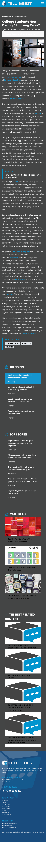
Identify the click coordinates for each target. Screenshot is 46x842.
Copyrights (6, 808)
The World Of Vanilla (9, 827)
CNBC (16, 181)
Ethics (4, 810)
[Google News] (16, 791)
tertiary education (12, 80)
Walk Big (16, 832)
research (14, 258)
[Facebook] (3, 791)
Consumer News (12, 343)
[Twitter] (6, 791)
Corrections (6, 806)
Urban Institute (29, 334)
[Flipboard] (13, 791)
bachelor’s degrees (21, 251)
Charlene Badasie (12, 30)
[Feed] (19, 791)
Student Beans (17, 99)
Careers (4, 802)
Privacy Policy (6, 814)
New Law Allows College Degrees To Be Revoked (23, 176)
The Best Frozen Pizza (9, 823)
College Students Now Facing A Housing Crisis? (21, 23)
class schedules (14, 77)
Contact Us (6, 804)
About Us (5, 800)
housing (37, 113)
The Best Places (7, 825)
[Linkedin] (10, 791)
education (20, 279)
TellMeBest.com (25, 832)
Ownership (5, 812)
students (9, 294)
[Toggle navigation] (42, 3)
